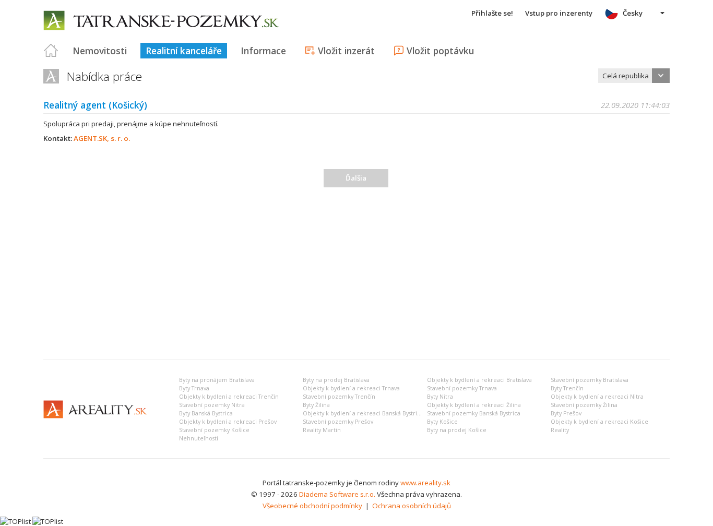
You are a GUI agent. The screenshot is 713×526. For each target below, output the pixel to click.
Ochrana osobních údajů (411, 505)
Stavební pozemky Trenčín (339, 396)
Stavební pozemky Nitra (212, 405)
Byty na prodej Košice (456, 430)
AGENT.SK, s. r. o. (102, 138)
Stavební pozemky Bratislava (589, 380)
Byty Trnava (194, 388)
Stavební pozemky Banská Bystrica (473, 413)
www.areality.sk (425, 482)
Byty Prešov (566, 413)
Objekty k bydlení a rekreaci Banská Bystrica (363, 413)
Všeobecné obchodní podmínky (312, 505)
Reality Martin (322, 430)
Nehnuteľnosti (198, 438)
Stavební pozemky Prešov (338, 421)
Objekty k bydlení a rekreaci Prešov (228, 421)
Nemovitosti (100, 50)
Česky (633, 13)
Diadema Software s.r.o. (337, 494)
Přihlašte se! (492, 13)
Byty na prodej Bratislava (336, 380)
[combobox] (634, 75)
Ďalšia (356, 178)
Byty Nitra (440, 396)
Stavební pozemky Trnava (462, 388)
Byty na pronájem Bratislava (217, 380)
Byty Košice (442, 421)
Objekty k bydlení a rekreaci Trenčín (229, 396)
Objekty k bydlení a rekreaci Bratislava (479, 380)
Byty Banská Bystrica (206, 413)
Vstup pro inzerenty (558, 13)
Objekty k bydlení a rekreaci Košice (599, 421)
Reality (560, 430)
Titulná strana (51, 50)
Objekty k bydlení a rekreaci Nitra (597, 396)
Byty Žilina (316, 405)
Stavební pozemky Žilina (584, 405)
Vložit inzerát (346, 50)
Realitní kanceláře (184, 50)
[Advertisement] (356, 273)
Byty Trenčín (567, 388)
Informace (263, 50)
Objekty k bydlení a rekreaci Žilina (474, 405)
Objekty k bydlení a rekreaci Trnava (351, 388)
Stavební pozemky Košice (214, 430)
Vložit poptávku (440, 50)
